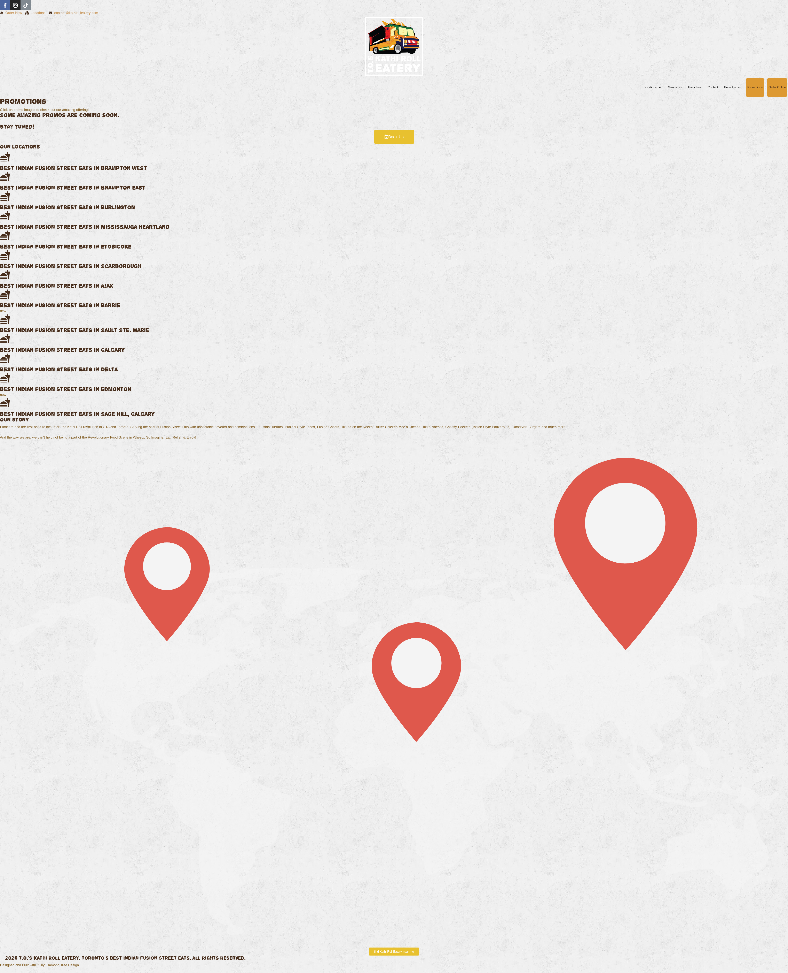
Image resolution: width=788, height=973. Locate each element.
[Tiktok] (26, 5)
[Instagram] (15, 5)
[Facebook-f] (5, 5)
